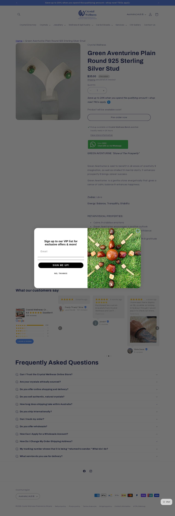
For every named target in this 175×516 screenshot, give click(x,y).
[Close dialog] (137, 231)
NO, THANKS (60, 273)
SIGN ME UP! (61, 265)
